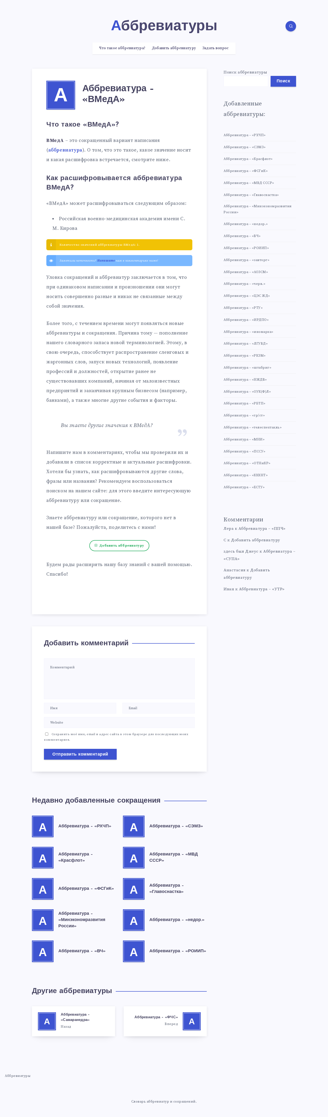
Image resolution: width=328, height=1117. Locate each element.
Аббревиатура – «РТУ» (243, 308)
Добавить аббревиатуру (174, 48)
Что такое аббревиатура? (122, 48)
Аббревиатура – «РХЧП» (84, 826)
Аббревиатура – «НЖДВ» (245, 380)
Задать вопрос (215, 48)
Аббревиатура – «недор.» (177, 920)
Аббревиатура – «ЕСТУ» (244, 487)
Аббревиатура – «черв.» (244, 284)
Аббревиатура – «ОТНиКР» (247, 463)
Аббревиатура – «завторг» (246, 260)
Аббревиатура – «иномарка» (248, 332)
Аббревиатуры (17, 1076)
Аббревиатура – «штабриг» (247, 368)
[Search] (290, 26)
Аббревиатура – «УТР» (262, 589)
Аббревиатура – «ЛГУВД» (246, 344)
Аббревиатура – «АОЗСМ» (246, 272)
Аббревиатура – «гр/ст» (244, 415)
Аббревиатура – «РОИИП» (177, 951)
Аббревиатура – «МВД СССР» (249, 183)
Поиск (283, 81)
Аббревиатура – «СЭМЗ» (176, 826)
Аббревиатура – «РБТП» (245, 403)
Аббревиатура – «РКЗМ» (245, 356)
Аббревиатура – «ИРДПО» (246, 320)
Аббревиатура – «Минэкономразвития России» (81, 920)
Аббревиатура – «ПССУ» (245, 451)
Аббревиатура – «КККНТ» (246, 475)
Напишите (106, 260)
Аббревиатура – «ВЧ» (82, 951)
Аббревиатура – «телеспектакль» (253, 427)
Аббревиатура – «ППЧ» (261, 528)
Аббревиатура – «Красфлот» (248, 159)
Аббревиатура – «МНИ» (244, 439)
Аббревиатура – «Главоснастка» (251, 195)
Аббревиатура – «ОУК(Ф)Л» (247, 392)
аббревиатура (65, 150)
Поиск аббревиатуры (245, 72)
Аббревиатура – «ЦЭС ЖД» (247, 296)
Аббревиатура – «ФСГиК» (86, 889)
